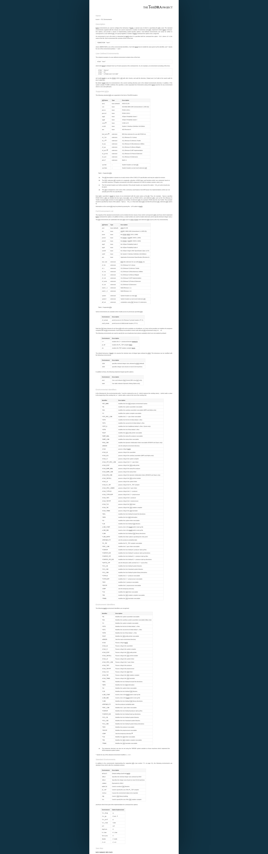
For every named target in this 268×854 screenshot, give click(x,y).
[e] (132, 733)
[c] (105, 140)
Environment (106, 317)
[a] (105, 122)
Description (125, 100)
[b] (108, 133)
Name (105, 100)
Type (113, 100)
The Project (158, 7)
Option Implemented (118, 810)
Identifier (104, 400)
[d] (107, 150)
